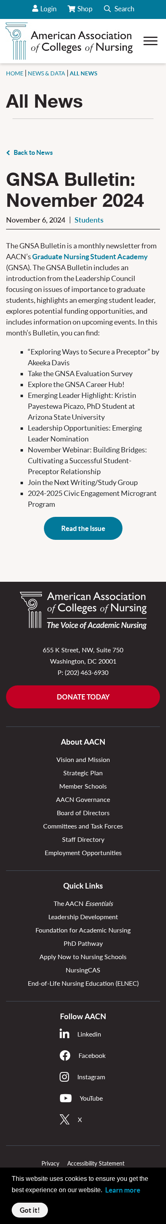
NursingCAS (83, 970)
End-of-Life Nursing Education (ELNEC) (83, 983)
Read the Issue (83, 528)
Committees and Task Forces (83, 826)
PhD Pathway (83, 943)
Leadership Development (83, 916)
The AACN (83, 903)
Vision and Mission (83, 759)
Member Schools (83, 786)
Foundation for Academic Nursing (83, 930)
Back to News (33, 152)
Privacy (50, 1163)
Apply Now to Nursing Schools (83, 956)
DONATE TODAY (83, 697)
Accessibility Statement (95, 1163)
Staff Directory (83, 839)
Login (48, 8)
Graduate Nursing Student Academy (90, 256)
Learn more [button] (122, 1190)
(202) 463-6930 (86, 672)
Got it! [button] (30, 1210)
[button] (119, 9)
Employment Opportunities (83, 852)
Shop (85, 11)
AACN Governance (83, 799)
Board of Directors (83, 812)
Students (89, 219)
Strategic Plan (83, 772)
